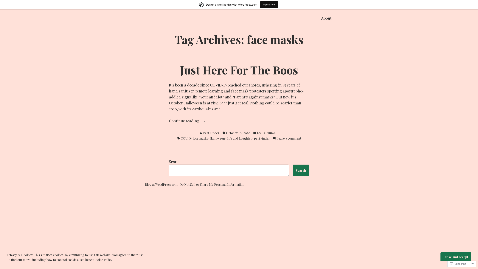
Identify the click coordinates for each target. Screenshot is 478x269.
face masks (200, 138)
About (326, 18)
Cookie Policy (102, 260)
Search (175, 161)
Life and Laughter (239, 138)
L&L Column (266, 133)
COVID (186, 138)
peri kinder (262, 138)
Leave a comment (289, 138)
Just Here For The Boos (239, 69)
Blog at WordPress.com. (161, 184)
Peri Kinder (211, 133)
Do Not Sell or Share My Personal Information (212, 184)
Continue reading (184, 121)
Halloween (217, 138)
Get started (269, 4)
